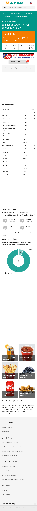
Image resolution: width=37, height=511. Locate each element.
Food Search (6, 431)
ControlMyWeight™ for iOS (10, 442)
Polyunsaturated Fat (9, 125)
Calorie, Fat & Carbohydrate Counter (13, 451)
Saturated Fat (7, 119)
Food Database (7, 423)
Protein (4, 155)
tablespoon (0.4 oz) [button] (21, 38)
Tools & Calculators (9, 462)
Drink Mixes (28, 14)
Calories (4, 109)
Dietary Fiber (7, 149)
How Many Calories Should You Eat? (13, 479)
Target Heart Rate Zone (9, 475)
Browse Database (7, 427)
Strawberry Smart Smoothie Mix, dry (16, 16)
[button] (32, 2)
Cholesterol (5, 139)
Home (3, 14)
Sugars (5, 152)
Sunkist (18, 14)
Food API (4, 490)
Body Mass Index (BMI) (9, 466)
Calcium (4, 158)
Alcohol (4, 165)
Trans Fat (6, 122)
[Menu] (2, 2)
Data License (6, 495)
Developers (6, 486)
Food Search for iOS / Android (11, 447)
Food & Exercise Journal (9, 455)
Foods (11, 14)
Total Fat (4, 116)
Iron (3, 168)
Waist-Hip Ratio (6, 471)
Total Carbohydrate (8, 145)
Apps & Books (7, 438)
